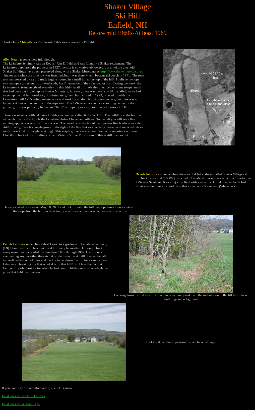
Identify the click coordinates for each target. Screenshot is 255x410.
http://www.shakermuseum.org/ (121, 71)
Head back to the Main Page (21, 404)
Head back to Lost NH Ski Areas (23, 396)
